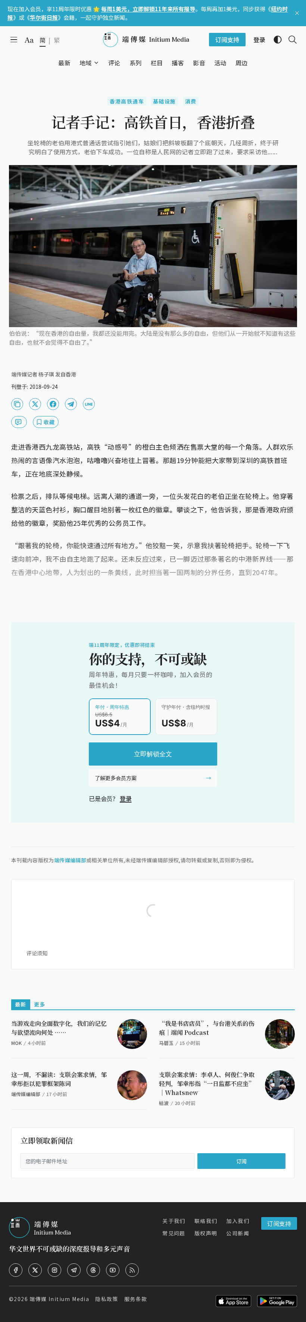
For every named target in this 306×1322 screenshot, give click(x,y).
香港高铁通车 (127, 101)
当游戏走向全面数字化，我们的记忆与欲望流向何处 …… (59, 1028)
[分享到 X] (35, 404)
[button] (85, 63)
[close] (297, 13)
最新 (20, 1004)
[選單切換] (96, 63)
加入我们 (237, 1221)
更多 (40, 1004)
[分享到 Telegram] (71, 404)
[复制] (17, 404)
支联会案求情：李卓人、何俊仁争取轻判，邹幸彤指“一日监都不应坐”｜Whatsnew (207, 1083)
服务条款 (135, 1299)
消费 (191, 101)
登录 (126, 798)
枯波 (164, 1103)
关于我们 (173, 1221)
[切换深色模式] (274, 39)
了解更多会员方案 (116, 778)
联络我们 (206, 1221)
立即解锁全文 (153, 754)
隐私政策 (106, 1299)
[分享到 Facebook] (53, 404)
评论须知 (36, 953)
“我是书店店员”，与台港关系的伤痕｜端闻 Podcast (207, 1028)
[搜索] (289, 39)
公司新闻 (237, 1233)
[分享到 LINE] (89, 404)
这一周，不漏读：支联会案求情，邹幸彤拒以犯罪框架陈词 (59, 1079)
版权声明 (206, 1233)
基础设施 (164, 101)
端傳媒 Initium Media (59, 1299)
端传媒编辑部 (70, 860)
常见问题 (173, 1233)
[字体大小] (29, 39)
